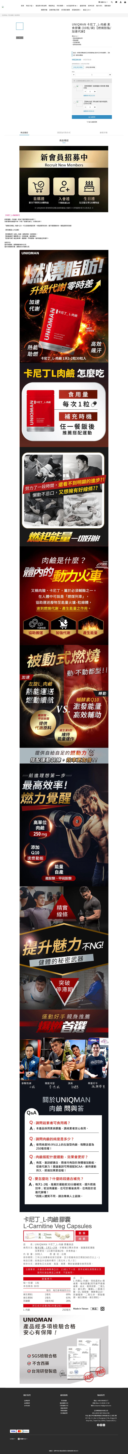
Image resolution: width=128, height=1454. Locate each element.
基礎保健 (83, 6)
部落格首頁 (76, 10)
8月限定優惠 (65, 10)
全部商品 (4, 15)
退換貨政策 (64, 1408)
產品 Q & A (86, 10)
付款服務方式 (64, 1406)
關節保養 (44, 10)
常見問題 (64, 1401)
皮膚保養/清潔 (54, 10)
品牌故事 (27, 1401)
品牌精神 (27, 1403)
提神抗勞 (91, 6)
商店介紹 (29, 6)
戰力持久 (99, 6)
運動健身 (107, 6)
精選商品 (52, 6)
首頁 (22, 6)
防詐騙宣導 (64, 1413)
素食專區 (17, 15)
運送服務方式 (64, 1403)
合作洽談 (27, 1406)
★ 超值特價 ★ (71, 6)
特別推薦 (60, 6)
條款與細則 (64, 1411)
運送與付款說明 (41, 6)
